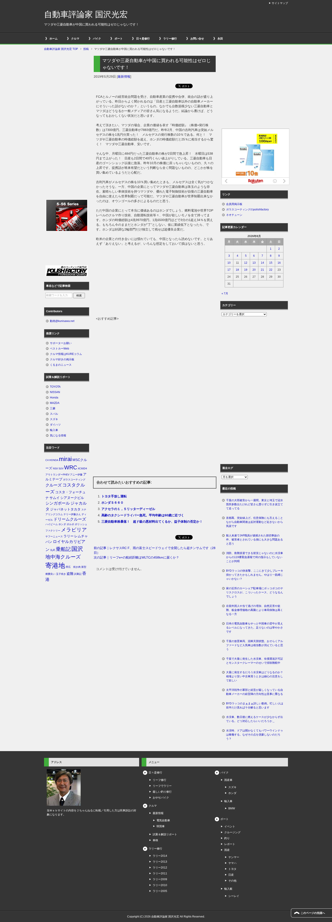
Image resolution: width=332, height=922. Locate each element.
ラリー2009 (160, 879)
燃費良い (50, 574)
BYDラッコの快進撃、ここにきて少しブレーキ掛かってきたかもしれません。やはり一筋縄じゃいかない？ (254, 574)
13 (254, 262)
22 (270, 269)
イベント (229, 826)
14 (262, 262)
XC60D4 (82, 468)
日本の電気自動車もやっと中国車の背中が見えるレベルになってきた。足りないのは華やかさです (254, 627)
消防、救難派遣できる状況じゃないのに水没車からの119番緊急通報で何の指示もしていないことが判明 (254, 557)
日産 (231, 874)
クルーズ (53, 485)
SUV (60, 468)
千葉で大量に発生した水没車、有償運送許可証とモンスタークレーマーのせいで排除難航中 (254, 660)
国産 (227, 850)
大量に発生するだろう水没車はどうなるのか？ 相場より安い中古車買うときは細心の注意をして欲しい (256, 676)
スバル (54, 413)
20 (254, 269)
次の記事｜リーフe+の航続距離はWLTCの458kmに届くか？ (136, 557)
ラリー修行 (170, 38)
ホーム (53, 38)
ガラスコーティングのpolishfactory (247, 209)
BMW (231, 808)
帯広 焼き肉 (73, 567)
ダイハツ (55, 424)
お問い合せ (197, 38)
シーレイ (233, 896)
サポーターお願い (61, 343)
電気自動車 (163, 820)
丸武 (52, 550)
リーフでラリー (162, 785)
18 (237, 269)
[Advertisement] (154, 282)
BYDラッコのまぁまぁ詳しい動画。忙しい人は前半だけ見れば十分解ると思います (254, 705)
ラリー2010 (160, 885)
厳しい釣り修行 (162, 791)
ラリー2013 (160, 861)
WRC (70, 467)
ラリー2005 (160, 891)
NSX (55, 468)
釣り (227, 838)
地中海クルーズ (63, 557)
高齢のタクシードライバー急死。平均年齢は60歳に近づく (142, 515)
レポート (229, 844)
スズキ (54, 419)
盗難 (70, 573)
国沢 (77, 549)
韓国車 (161, 826)
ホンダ (62, 524)
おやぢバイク (161, 797)
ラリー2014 (160, 855)
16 (279, 262)
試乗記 (78, 574)
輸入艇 (228, 888)
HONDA (53, 460)
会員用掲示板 (234, 204)
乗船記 (63, 549)
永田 (220, 38)
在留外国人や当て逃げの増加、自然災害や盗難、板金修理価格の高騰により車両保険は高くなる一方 (254, 610)
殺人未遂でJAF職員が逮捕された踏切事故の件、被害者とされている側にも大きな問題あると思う (254, 539)
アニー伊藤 (76, 474)
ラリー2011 (160, 873)
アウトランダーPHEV (57, 474)
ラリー (68, 536)
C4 (47, 460)
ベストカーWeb (59, 348)
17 (229, 269)
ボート (119, 38)
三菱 (52, 408)
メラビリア (74, 530)
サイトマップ (280, 3)
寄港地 (55, 565)
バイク (97, 38)
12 (245, 262)
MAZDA (54, 403)
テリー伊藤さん (72, 514)
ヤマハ (232, 863)
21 (262, 269)
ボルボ (70, 524)
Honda (54, 397)
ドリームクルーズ (70, 519)
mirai (65, 459)
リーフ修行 (159, 780)
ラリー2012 (160, 867)
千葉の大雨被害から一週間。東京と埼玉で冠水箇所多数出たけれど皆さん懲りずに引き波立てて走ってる (254, 504)
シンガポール (57, 503)
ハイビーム (51, 524)
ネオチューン (234, 215)
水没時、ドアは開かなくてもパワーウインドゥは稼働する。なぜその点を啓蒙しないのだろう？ (254, 734)
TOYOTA (55, 386)
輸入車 (54, 430)
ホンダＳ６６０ (112, 502)
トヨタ (232, 869)
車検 (155, 840)
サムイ (54, 498)
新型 (83, 567)
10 (229, 262)
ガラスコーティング (74, 479)
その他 (232, 880)
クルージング (232, 832)
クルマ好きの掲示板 (62, 359)
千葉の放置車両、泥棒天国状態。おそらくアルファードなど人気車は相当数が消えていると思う (254, 645)
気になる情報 (58, 435)
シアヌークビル (72, 498)
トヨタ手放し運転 (114, 496)
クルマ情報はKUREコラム (66, 354)
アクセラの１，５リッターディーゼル (128, 509)
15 (270, 262)
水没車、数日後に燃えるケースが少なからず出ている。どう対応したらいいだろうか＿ (254, 719)
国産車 (228, 780)
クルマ (75, 38)
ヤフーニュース (54, 536)
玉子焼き (61, 574)
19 (245, 269)
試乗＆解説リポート (165, 834)
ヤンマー (233, 857)
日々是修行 (143, 38)
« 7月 (225, 293)
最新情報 (124, 76)
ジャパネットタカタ (65, 509)
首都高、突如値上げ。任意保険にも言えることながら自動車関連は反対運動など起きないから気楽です (254, 522)
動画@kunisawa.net (62, 321)
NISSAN (55, 392)
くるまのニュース (61, 364)
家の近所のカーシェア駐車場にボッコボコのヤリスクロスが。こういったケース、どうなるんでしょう (254, 592)
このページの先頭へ (313, 913)
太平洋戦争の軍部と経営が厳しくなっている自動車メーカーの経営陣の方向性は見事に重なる (254, 692)
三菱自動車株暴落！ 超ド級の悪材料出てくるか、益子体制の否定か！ (152, 521)
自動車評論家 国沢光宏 (86, 14)
